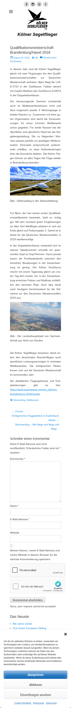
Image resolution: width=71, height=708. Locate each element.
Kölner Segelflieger (37, 34)
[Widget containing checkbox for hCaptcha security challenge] (37, 586)
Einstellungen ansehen (35, 695)
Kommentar (17, 458)
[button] (65, 634)
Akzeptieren (35, 674)
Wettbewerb (33, 400)
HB (36, 57)
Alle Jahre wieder (22, 623)
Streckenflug (19, 400)
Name (14, 505)
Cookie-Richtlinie (22, 703)
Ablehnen (35, 685)
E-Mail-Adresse (19, 519)
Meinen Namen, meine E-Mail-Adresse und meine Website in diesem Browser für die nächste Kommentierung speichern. (35, 555)
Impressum (38, 703)
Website (14, 532)
